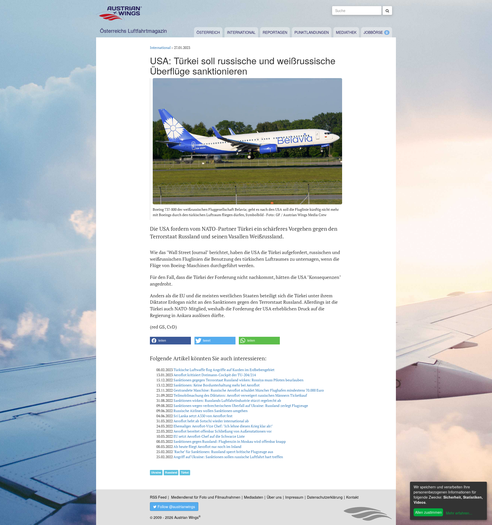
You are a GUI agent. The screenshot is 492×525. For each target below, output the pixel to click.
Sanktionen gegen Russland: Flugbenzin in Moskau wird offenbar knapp (229, 441)
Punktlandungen (311, 32)
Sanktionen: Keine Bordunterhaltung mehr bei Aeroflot (216, 385)
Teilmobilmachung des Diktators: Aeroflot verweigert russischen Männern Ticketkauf (240, 395)
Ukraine (156, 472)
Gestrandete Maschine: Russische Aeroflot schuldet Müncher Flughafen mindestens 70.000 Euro (248, 390)
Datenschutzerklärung (325, 497)
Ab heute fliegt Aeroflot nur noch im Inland (207, 446)
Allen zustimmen (428, 512)
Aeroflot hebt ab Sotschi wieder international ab (211, 420)
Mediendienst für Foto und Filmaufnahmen (205, 497)
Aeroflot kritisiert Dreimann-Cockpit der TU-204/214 (214, 374)
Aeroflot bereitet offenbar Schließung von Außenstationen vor (222, 431)
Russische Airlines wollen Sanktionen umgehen (210, 410)
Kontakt (352, 497)
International (241, 32)
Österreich (208, 32)
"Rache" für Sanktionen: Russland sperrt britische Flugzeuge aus (223, 451)
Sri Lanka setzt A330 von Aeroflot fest (202, 415)
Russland (171, 472)
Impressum (294, 497)
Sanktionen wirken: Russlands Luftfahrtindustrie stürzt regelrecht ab (227, 400)
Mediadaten (253, 497)
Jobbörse (373, 32)
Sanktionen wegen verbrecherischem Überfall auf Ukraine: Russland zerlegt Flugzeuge (240, 405)
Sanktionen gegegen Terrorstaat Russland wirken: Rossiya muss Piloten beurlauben (238, 379)
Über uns (274, 497)
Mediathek (346, 32)
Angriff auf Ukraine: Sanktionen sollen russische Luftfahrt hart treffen (228, 456)
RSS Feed (158, 497)
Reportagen (275, 32)
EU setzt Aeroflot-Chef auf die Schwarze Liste (209, 436)
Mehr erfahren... (459, 513)
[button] (170, 340)
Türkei (185, 472)
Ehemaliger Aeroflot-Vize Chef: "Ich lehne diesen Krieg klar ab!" (223, 426)
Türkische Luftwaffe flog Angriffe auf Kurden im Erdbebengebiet (223, 369)
